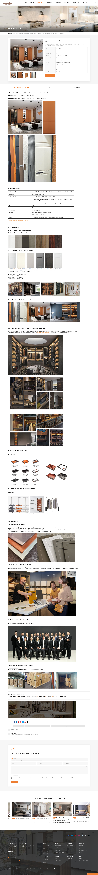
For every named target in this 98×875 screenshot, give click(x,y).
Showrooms (49, 2)
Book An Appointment (83, 860)
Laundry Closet (42, 777)
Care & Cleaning (58, 860)
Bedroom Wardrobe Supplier (56, 726)
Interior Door (49, 777)
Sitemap (35, 868)
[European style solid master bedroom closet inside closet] (59, 809)
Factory (56, 847)
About (32, 2)
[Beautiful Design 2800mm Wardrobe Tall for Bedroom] (38, 809)
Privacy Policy (40, 868)
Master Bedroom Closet (28, 33)
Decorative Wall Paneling (67, 777)
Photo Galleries (70, 845)
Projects (58, 2)
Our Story (57, 848)
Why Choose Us (58, 845)
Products (39, 2)
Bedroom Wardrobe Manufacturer (43, 726)
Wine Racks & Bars (56, 777)
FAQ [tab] (49, 87)
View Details (12, 824)
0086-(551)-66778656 (24, 860)
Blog (80, 848)
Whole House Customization (78, 777)
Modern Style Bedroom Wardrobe (68, 726)
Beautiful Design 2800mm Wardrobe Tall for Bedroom (38, 819)
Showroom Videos (70, 847)
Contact (85, 2)
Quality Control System (59, 852)
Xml (43, 868)
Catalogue (81, 845)
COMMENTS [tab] (76, 87)
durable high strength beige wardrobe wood (18, 819)
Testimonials (57, 850)
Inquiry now (49, 75)
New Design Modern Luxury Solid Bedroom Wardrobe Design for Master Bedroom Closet (79, 819)
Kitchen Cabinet (15, 777)
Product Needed (15, 775)
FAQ (56, 858)
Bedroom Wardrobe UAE (80, 726)
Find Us (80, 858)
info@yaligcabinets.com (14, 857)
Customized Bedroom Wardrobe (30, 726)
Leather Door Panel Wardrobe (18, 726)
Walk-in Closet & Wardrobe (18, 33)
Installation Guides (83, 850)
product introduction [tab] (21, 87)
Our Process (69, 858)
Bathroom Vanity (35, 777)
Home (25, 2)
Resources (76, 2)
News (80, 852)
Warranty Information (59, 861)
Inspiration (67, 2)
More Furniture (15, 778)
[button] (88, 814)
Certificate (81, 847)
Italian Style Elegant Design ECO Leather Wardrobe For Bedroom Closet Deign (27, 760)
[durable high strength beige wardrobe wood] (18, 809)
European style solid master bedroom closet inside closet (58, 819)
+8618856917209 (13, 860)
